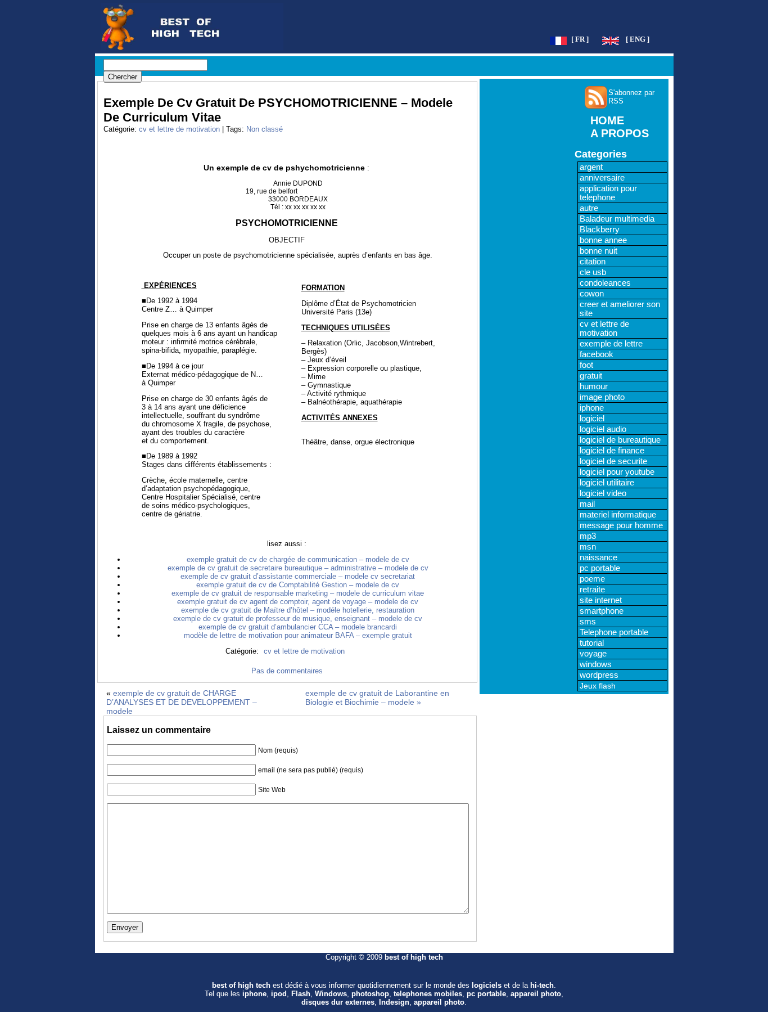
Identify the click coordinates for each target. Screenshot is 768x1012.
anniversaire (602, 177)
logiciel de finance (612, 450)
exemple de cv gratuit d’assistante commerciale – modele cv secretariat (297, 576)
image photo (602, 397)
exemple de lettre (611, 343)
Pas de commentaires (287, 671)
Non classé (264, 129)
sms (588, 621)
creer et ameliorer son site (620, 309)
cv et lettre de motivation (179, 129)
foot (586, 365)
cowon (592, 293)
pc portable (600, 568)
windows (596, 664)
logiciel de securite (613, 461)
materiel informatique (618, 514)
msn (588, 546)
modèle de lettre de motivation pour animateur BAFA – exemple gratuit (298, 635)
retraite (592, 589)
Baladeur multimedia (617, 218)
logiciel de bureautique (620, 439)
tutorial (592, 642)
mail (587, 504)
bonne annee (603, 240)
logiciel (592, 418)
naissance (598, 557)
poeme (592, 578)
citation (593, 261)
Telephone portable (614, 632)
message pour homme (621, 525)
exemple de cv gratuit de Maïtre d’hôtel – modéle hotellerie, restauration (297, 610)
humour (594, 386)
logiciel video (603, 493)
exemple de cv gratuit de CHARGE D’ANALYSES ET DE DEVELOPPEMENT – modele (181, 702)
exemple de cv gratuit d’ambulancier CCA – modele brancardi (297, 627)
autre (589, 208)
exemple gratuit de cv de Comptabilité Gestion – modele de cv (297, 585)
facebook (596, 354)
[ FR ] (580, 39)
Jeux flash (598, 685)
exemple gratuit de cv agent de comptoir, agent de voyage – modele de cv (297, 601)
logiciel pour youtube (617, 471)
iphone (592, 407)
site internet (601, 600)
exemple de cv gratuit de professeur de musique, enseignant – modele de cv (297, 618)
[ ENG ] (637, 39)
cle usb (593, 272)
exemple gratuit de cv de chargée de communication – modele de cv (298, 559)
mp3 (588, 536)
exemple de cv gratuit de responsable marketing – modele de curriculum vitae (297, 593)
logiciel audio (603, 429)
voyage (593, 653)
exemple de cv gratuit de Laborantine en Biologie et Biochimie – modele (377, 698)
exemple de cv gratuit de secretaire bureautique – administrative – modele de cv (298, 568)
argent (591, 167)
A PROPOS (619, 133)
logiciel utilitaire (607, 482)
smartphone (602, 610)
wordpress (599, 675)
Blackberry (600, 229)
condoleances (605, 282)
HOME (607, 120)
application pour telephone (608, 193)
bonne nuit (598, 250)
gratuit (591, 375)
